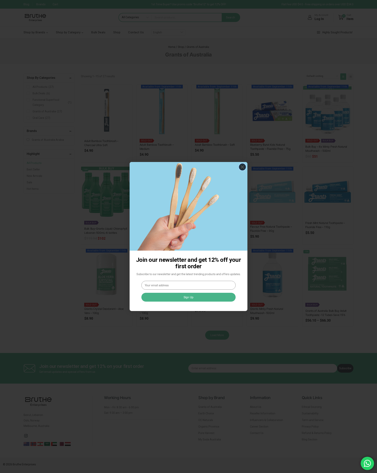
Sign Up (188, 297)
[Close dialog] (242, 167)
